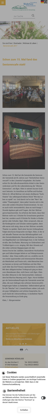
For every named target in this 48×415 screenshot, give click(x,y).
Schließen (24, 410)
